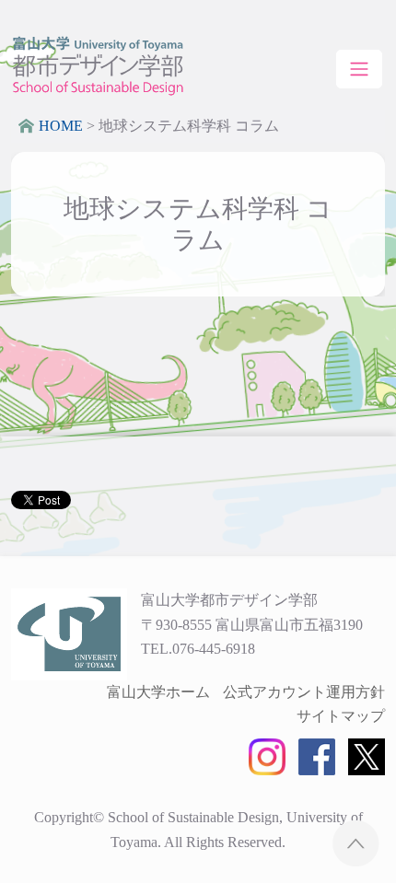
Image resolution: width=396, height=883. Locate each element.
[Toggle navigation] (359, 69)
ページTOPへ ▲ (356, 843)
